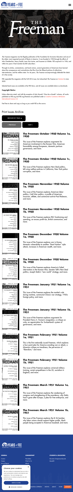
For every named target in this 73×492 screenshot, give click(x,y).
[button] (70, 5)
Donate (67, 486)
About (54, 486)
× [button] (28, 467)
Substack (61, 79)
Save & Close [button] (16, 482)
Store (60, 486)
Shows (47, 486)
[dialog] (16, 477)
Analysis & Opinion (36, 486)
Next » (30, 125)
